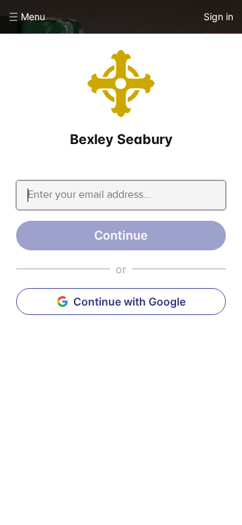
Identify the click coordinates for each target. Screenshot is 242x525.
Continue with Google (129, 301)
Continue (121, 235)
